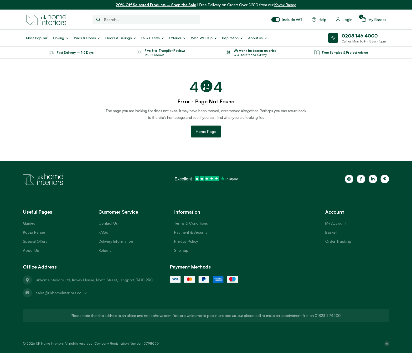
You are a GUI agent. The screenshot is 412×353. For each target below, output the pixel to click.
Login (347, 19)
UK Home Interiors (50, 343)
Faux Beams (150, 38)
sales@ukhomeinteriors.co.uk (61, 292)
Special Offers (35, 241)
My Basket (374, 19)
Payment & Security (190, 232)
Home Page (206, 131)
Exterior (175, 38)
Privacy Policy (186, 241)
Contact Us (108, 223)
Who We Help (202, 38)
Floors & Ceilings (118, 38)
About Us (31, 250)
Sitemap (181, 250)
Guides (29, 223)
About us (255, 38)
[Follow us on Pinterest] (385, 179)
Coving (58, 38)
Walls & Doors (85, 38)
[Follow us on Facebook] (361, 179)
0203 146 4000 (360, 36)
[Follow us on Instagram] (349, 179)
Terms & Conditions (191, 223)
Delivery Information (115, 241)
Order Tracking (338, 241)
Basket (331, 232)
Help (322, 19)
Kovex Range (285, 4)
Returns (104, 250)
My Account (335, 223)
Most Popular (36, 38)
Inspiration (230, 38)
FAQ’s (103, 232)
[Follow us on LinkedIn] (373, 179)
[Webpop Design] (386, 343)
